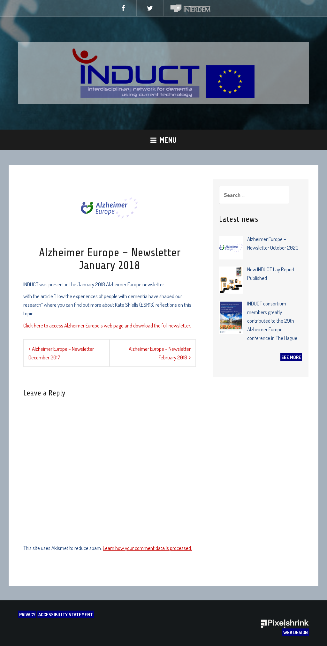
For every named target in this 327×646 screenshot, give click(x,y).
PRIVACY (27, 614)
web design (295, 632)
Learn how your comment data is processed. (147, 548)
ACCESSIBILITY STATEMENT (65, 614)
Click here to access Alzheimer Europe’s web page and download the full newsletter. (107, 325)
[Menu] (163, 140)
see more (291, 357)
